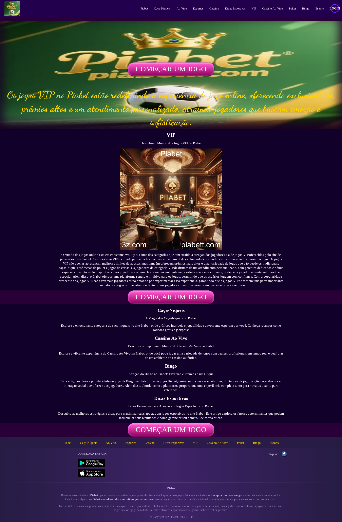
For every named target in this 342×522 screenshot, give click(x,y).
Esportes (198, 8)
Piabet (144, 8)
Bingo (306, 8)
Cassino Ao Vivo (272, 8)
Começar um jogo (171, 69)
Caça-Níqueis (162, 8)
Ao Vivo (182, 8)
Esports (320, 8)
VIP (254, 8)
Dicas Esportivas (235, 8)
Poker (292, 8)
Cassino (214, 8)
